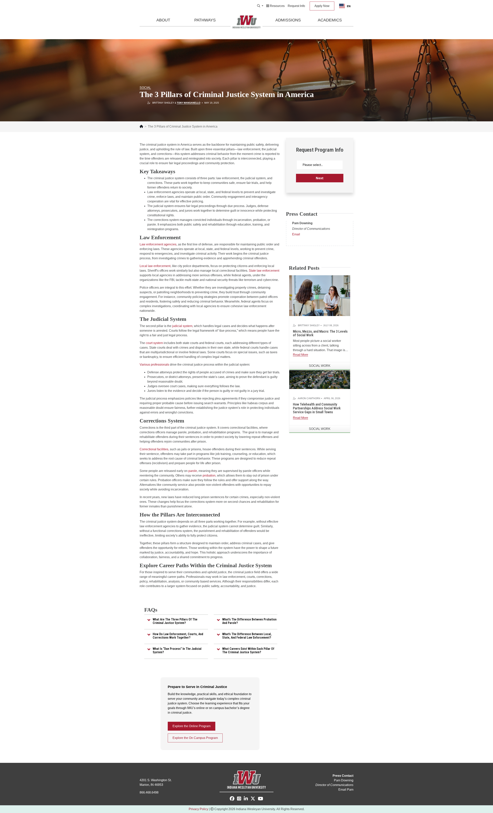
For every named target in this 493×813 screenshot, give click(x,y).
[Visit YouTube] (260, 799)
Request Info (296, 6)
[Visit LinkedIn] (246, 799)
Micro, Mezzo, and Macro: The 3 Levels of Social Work (320, 333)
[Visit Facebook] (232, 798)
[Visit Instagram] (239, 799)
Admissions (288, 20)
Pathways (205, 20)
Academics (330, 20)
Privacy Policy (198, 809)
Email (296, 234)
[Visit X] (253, 799)
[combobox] (344, 6)
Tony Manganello (188, 102)
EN (348, 6)
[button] (176, 621)
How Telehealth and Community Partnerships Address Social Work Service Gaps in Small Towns (317, 408)
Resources (277, 6)
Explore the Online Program (191, 726)
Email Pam (345, 789)
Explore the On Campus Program (195, 737)
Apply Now (322, 6)
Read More (300, 354)
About (163, 20)
